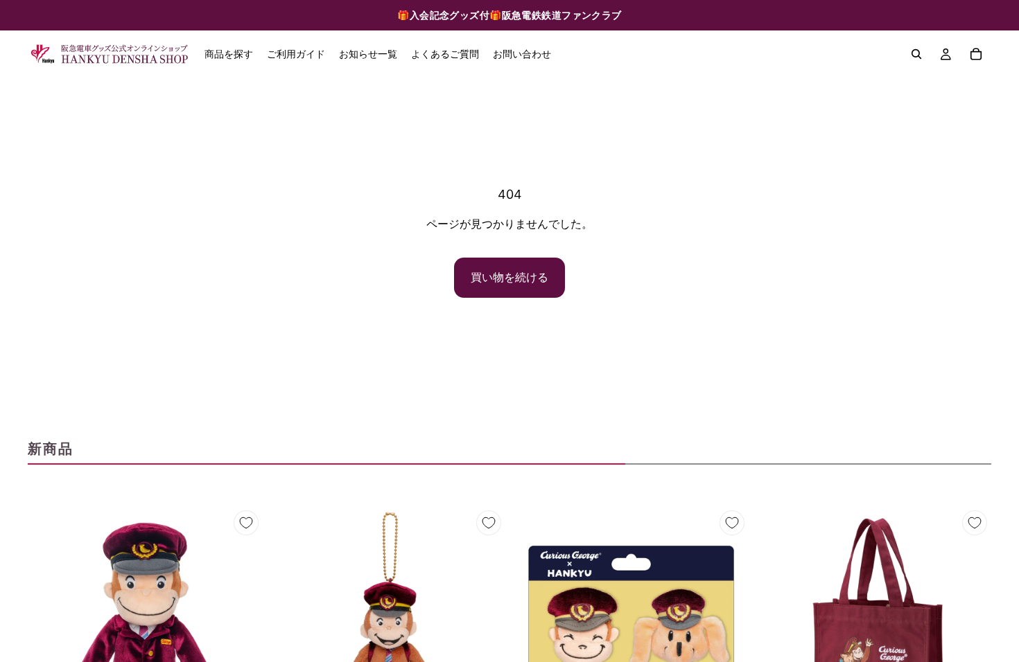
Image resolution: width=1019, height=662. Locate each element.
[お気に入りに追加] (246, 522)
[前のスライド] (48, 623)
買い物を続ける (509, 277)
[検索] (916, 54)
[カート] (976, 54)
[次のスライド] (242, 623)
